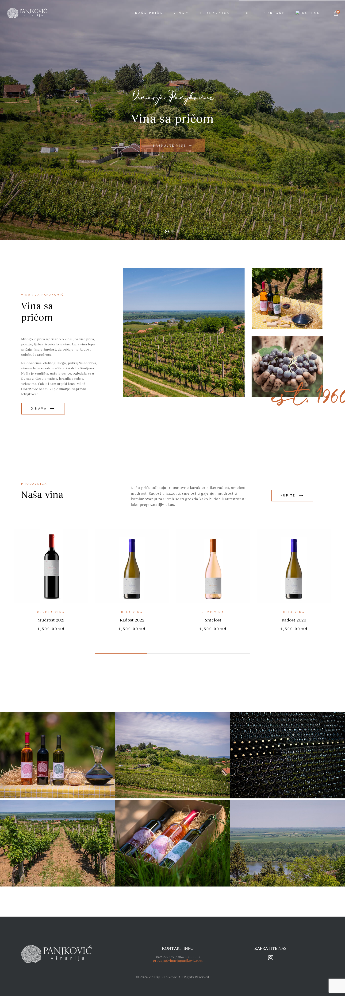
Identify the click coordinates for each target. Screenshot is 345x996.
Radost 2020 (132, 620)
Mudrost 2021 (293, 620)
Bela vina (132, 612)
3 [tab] (224, 653)
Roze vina (51, 612)
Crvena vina (213, 612)
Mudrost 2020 (213, 620)
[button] (43, 408)
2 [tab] (172, 653)
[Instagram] (270, 958)
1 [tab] (121, 653)
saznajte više (172, 145)
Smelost (51, 620)
